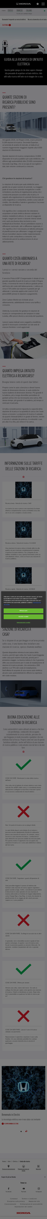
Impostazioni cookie (23, 622)
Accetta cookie (23, 616)
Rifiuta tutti (23, 610)
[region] (23, 609)
